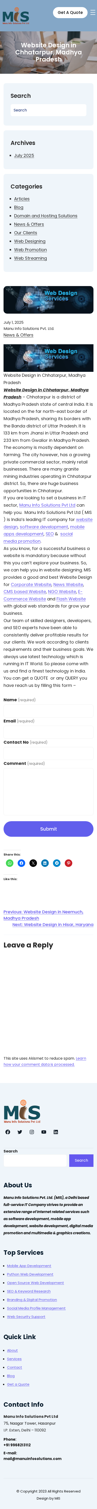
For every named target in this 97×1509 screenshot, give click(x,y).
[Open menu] (93, 12)
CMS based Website (25, 592)
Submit (48, 829)
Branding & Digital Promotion (32, 1299)
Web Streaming (30, 258)
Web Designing (29, 241)
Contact (14, 1367)
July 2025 (24, 155)
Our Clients (25, 233)
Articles (22, 199)
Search (11, 1151)
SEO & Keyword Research (29, 1291)
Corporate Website (31, 584)
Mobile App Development (29, 1265)
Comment (24, 763)
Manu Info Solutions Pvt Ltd (47, 505)
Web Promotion (30, 250)
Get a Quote (18, 1384)
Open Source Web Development (35, 1282)
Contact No (26, 742)
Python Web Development (30, 1274)
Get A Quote (70, 12)
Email (19, 721)
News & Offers (29, 224)
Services (14, 1358)
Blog (18, 207)
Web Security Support (26, 1316)
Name (20, 700)
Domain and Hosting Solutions (45, 216)
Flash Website (71, 599)
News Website (68, 584)
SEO (50, 534)
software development (44, 527)
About (12, 1350)
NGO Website (62, 592)
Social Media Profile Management (36, 1308)
